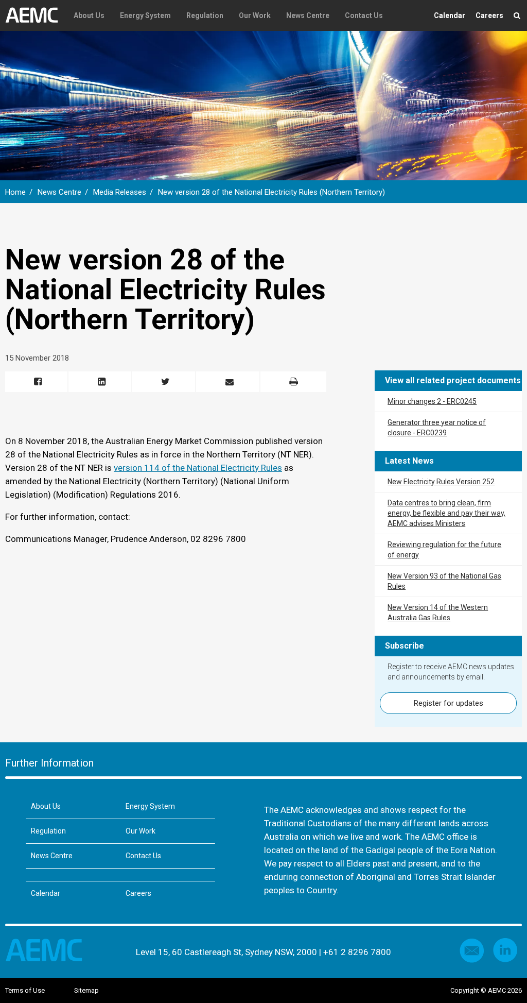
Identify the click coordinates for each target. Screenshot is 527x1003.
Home (15, 192)
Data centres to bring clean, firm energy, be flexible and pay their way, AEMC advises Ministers (446, 513)
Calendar (449, 15)
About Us (89, 15)
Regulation (204, 15)
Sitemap (86, 990)
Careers (489, 15)
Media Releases (119, 192)
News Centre (307, 15)
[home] (35, 15)
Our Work (255, 15)
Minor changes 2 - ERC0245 (432, 401)
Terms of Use (25, 990)
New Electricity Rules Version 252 (441, 482)
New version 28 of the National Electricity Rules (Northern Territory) (271, 192)
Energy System (145, 15)
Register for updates (448, 703)
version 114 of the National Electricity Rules (198, 468)
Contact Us (364, 15)
